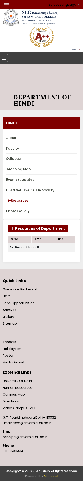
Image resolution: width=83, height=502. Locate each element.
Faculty (12, 148)
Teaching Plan (18, 169)
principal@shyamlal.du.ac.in (25, 436)
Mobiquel (51, 476)
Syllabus (13, 158)
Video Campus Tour (19, 408)
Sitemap (10, 323)
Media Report (14, 362)
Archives (9, 309)
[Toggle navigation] (4, 58)
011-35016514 (13, 451)
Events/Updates (20, 179)
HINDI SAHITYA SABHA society (30, 190)
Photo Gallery (18, 211)
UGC (6, 296)
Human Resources (18, 387)
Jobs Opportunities (18, 303)
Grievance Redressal (20, 289)
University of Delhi (17, 380)
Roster (8, 355)
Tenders (9, 342)
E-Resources (18, 200)
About (11, 137)
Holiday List (12, 348)
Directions (11, 401)
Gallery (8, 316)
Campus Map (14, 394)
